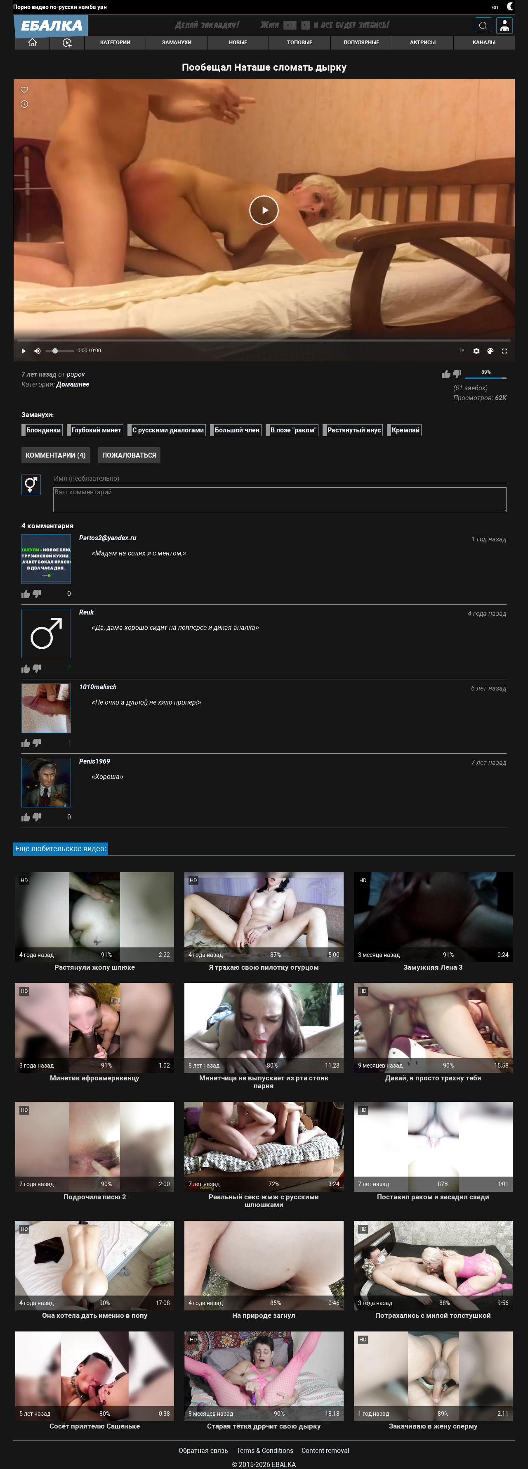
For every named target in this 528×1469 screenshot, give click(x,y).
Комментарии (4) (56, 455)
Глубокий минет (96, 430)
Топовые (299, 42)
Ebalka (284, 1465)
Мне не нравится (457, 374)
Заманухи (176, 42)
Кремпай (406, 430)
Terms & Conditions (264, 1451)
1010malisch (98, 687)
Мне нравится (446, 374)
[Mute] (37, 351)
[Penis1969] (46, 783)
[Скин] (490, 351)
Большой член (237, 430)
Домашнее (73, 384)
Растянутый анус (354, 430)
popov (76, 374)
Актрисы (423, 42)
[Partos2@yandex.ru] (46, 560)
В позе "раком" (293, 430)
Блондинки (43, 430)
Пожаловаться (129, 455)
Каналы (484, 42)
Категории (115, 42)
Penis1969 (94, 761)
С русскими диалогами (168, 430)
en (495, 7)
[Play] (264, 210)
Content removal (325, 1451)
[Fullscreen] (504, 351)
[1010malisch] (46, 709)
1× (461, 351)
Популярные (361, 42)
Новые (238, 42)
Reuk (86, 612)
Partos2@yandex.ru (108, 538)
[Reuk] (46, 634)
